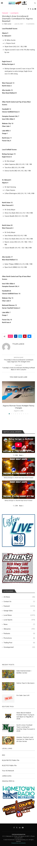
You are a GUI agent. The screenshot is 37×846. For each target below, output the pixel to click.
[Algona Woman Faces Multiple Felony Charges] (18, 392)
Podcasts (19, 633)
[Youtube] (35, 9)
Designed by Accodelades (18, 843)
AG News (19, 597)
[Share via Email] (29, 336)
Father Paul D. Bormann (25, 683)
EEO (3, 755)
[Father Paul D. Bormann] (8, 686)
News (19, 624)
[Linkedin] (33, 9)
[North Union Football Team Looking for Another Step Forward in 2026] (8, 728)
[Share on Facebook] (15, 336)
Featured (19, 606)
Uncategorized (19, 647)
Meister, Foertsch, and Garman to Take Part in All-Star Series (25, 739)
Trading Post (19, 643)
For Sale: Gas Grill (22, 695)
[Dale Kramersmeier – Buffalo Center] (8, 674)
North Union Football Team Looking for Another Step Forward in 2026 (25, 728)
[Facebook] (28, 9)
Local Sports (19, 620)
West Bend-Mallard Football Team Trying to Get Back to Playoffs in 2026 (25, 716)
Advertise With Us (8, 781)
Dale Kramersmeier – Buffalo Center (24, 672)
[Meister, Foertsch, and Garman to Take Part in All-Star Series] (8, 740)
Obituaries (19, 629)
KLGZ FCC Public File (9, 765)
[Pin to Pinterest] (25, 336)
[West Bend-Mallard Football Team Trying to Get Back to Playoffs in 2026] (8, 716)
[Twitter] (30, 9)
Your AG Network (8, 771)
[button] (4, 397)
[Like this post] (11, 336)
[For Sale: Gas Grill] (8, 698)
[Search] (35, 3)
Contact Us (19, 601)
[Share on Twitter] (20, 336)
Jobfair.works (6, 776)
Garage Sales (19, 611)
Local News (19, 615)
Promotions (19, 638)
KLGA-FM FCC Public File (10, 760)
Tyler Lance (7, 24)
